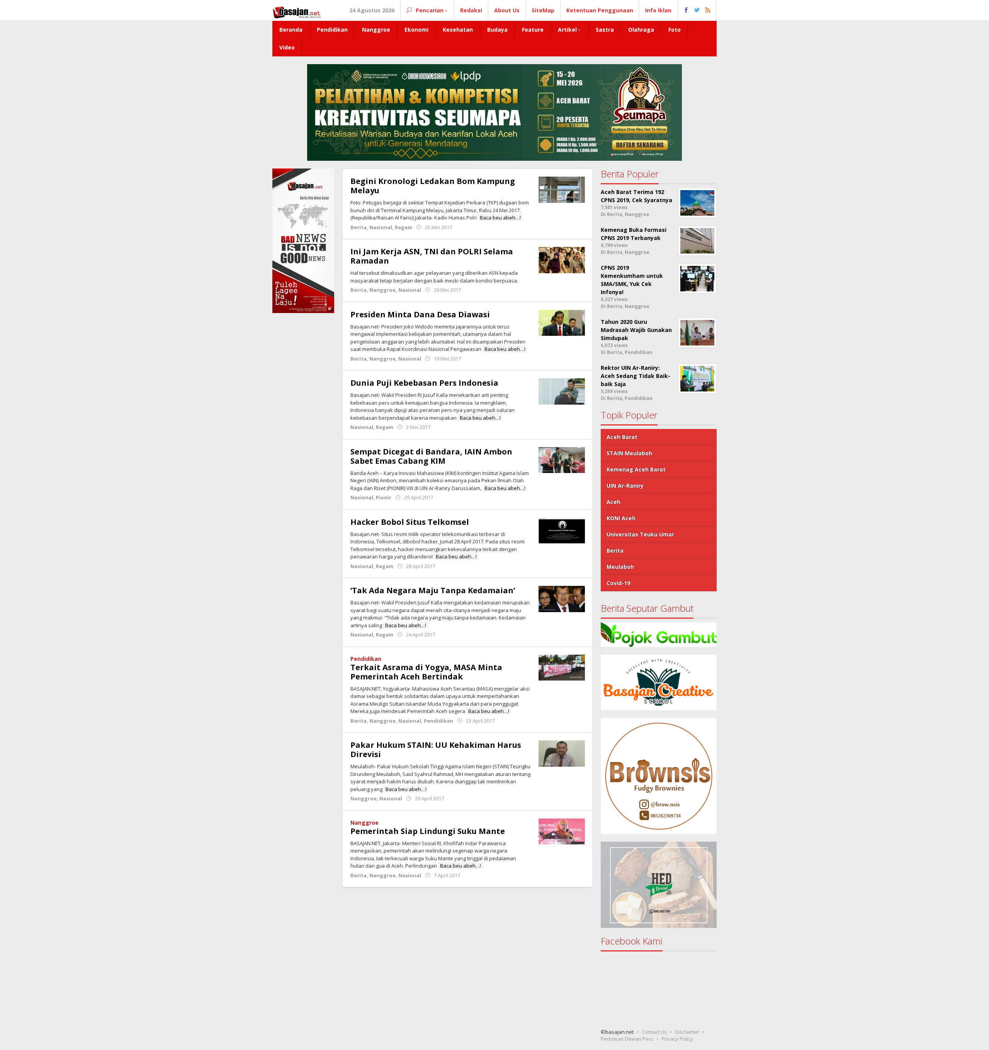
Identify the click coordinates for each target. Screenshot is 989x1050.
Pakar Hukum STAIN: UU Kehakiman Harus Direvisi (435, 749)
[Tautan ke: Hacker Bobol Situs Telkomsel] (562, 529)
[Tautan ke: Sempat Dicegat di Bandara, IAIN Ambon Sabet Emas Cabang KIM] (562, 459)
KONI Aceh (621, 518)
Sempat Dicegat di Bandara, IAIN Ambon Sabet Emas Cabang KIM (431, 456)
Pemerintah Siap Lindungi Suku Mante (427, 831)
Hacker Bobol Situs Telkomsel (409, 522)
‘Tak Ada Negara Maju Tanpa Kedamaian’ (432, 590)
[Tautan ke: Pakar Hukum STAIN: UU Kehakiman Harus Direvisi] (562, 753)
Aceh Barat (622, 437)
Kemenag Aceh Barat (636, 469)
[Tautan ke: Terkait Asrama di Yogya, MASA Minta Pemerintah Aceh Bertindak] (562, 667)
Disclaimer (687, 1031)
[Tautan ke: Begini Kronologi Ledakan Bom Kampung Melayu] (562, 189)
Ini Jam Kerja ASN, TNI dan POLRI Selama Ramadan (431, 256)
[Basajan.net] (296, 11)
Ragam (403, 227)
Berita (358, 227)
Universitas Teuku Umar (640, 534)
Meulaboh (620, 566)
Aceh (613, 501)
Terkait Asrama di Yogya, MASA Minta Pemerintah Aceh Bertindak (426, 672)
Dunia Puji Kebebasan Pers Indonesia (424, 383)
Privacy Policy (677, 1038)
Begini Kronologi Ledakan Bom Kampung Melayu (432, 186)
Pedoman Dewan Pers (627, 1038)
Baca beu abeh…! (500, 217)
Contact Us (654, 1031)
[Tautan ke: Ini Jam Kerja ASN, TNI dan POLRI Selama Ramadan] (562, 259)
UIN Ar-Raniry (625, 485)
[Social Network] (697, 10)
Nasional (380, 227)
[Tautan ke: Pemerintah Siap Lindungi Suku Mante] (562, 830)
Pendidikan (365, 658)
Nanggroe (382, 289)
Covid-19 (618, 583)
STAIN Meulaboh (629, 453)
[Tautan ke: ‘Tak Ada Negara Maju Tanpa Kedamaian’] (562, 598)
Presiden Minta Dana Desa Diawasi (420, 314)
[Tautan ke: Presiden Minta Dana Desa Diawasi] (562, 322)
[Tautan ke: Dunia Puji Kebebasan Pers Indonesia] (562, 391)
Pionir (383, 497)
